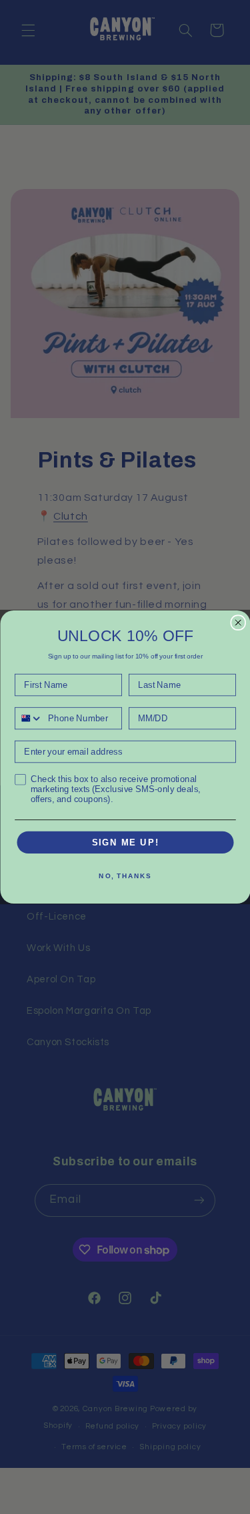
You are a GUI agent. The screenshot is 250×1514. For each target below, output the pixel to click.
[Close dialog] (238, 622)
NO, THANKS (125, 876)
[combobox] (29, 718)
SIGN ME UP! (125, 842)
